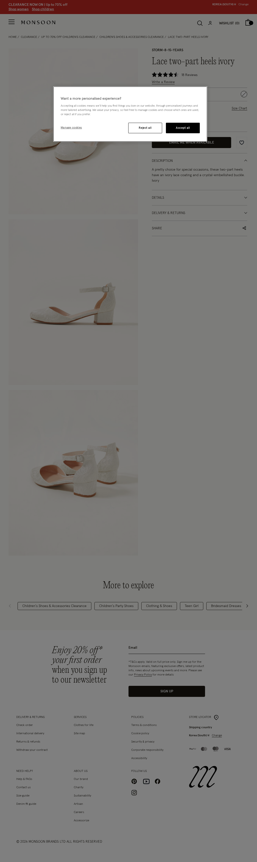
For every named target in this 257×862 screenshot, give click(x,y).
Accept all (183, 127)
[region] (130, 114)
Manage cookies (71, 127)
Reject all (145, 127)
